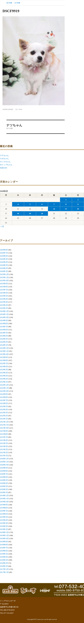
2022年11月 (4, 388)
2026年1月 (4, 271)
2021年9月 (4, 431)
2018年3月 (4, 560)
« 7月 (2, 226)
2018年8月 (4, 545)
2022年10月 (4, 391)
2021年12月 (4, 422)
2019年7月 (4, 511)
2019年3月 (4, 523)
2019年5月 (4, 517)
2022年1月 (4, 419)
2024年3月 (4, 339)
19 (30, 213)
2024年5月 (4, 333)
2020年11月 (4, 462)
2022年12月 (4, 385)
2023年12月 (4, 348)
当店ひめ (3, 168)
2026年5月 (4, 259)
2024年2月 (4, 342)
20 (42, 213)
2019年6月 (4, 514)
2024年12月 (4, 311)
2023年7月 (4, 363)
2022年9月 (4, 394)
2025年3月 (4, 302)
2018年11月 (4, 535)
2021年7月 (4, 437)
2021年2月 (4, 452)
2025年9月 (4, 284)
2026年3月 (4, 265)
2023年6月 (4, 366)
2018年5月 (4, 554)
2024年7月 (4, 327)
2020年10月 (4, 465)
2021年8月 (4, 434)
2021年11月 (4, 425)
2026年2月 (4, 268)
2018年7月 (4, 548)
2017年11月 (4, 572)
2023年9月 (4, 357)
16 (78, 209)
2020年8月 (4, 471)
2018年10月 (4, 538)
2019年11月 (4, 498)
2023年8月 (4, 360)
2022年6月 (4, 403)
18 (18, 213)
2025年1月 (4, 308)
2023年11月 (4, 351)
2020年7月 (4, 474)
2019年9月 (4, 505)
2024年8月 (4, 323)
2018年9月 (4, 541)
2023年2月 (4, 379)
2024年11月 (4, 314)
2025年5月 (4, 296)
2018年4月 (4, 557)
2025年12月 (4, 274)
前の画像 (9, 3)
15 (66, 209)
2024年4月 (4, 336)
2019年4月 (4, 520)
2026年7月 (4, 253)
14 (54, 209)
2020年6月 (4, 477)
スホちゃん (4, 158)
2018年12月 (4, 532)
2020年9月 (4, 468)
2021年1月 (4, 456)
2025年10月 (4, 280)
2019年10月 (4, 502)
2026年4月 (4, 262)
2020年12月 (4, 459)
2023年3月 (4, 376)
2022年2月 (4, 416)
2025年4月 (4, 299)
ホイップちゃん (6, 165)
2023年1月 (4, 382)
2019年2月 (4, 526)
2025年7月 (4, 290)
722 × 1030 (18, 109)
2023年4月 (4, 373)
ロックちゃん (5, 162)
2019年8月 (4, 508)
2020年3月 (4, 486)
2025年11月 (4, 277)
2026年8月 (4, 250)
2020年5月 (4, 480)
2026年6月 (4, 256)
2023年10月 (4, 354)
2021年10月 (4, 428)
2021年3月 (4, 449)
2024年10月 (4, 317)
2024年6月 (4, 330)
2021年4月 (4, 446)
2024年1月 (4, 345)
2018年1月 (4, 566)
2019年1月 (4, 529)
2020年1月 (4, 492)
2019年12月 (4, 495)
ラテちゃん (4, 155)
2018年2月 (4, 563)
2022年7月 (4, 400)
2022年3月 (4, 413)
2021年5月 (4, 443)
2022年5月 (4, 406)
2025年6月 (4, 293)
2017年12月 (4, 569)
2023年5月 (4, 370)
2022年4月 (4, 409)
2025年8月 (4, 287)
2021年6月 (4, 440)
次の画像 (17, 3)
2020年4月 (4, 483)
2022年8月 (4, 397)
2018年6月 (4, 551)
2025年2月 (4, 305)
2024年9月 (4, 320)
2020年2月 (4, 489)
